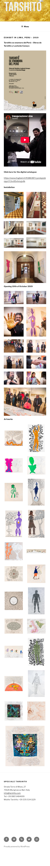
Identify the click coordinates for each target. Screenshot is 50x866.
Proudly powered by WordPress (17, 846)
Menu (26, 26)
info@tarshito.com (12, 793)
